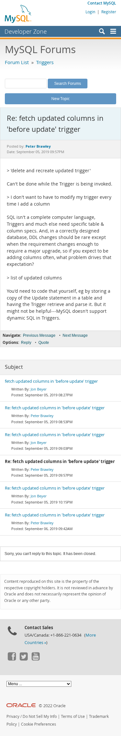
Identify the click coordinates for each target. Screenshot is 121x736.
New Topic (60, 98)
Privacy (12, 716)
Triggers (45, 62)
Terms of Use (73, 716)
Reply (26, 342)
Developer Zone (26, 31)
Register (108, 11)
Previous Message (39, 335)
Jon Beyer (38, 389)
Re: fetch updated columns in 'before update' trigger (55, 408)
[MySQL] (18, 13)
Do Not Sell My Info (40, 716)
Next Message (75, 335)
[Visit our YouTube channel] (35, 659)
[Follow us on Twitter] (23, 659)
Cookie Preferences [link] (38, 724)
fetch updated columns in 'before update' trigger (51, 381)
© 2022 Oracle (52, 705)
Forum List (17, 62)
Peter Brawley (42, 415)
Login (90, 11)
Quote (43, 342)
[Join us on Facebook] (11, 659)
